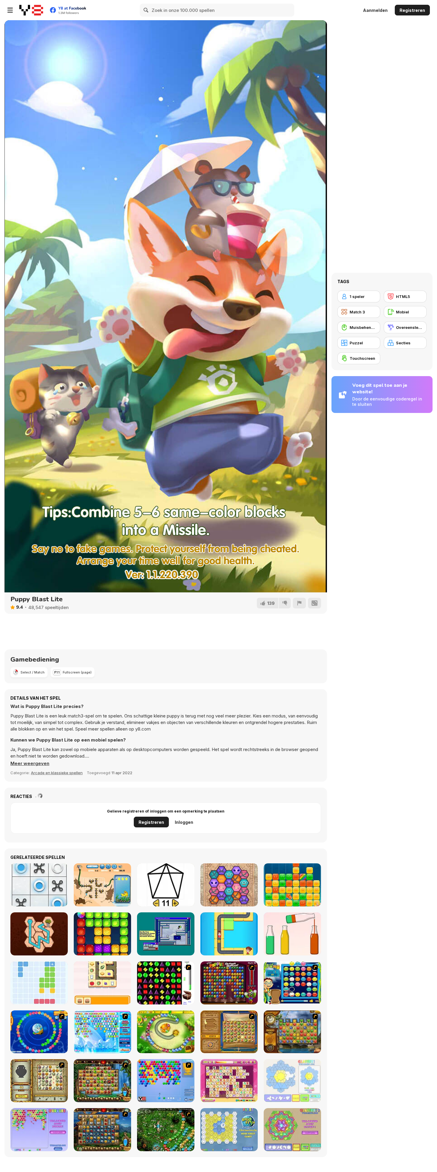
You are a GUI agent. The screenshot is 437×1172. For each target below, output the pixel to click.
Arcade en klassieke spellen (57, 772)
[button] (29, 763)
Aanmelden (375, 10)
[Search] (146, 10)
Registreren (412, 10)
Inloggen (184, 822)
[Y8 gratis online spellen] (31, 10)
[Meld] (299, 603)
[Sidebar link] (10, 10)
